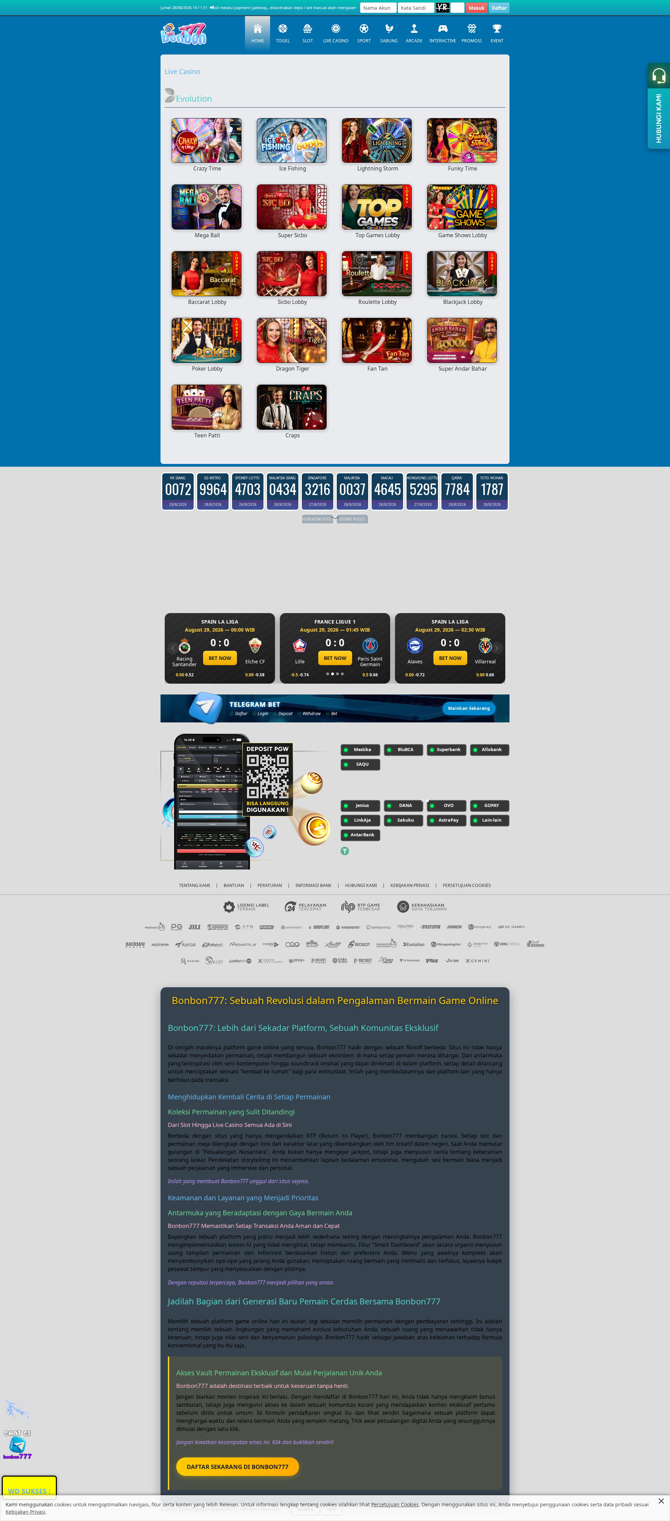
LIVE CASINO (336, 41)
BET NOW (220, 658)
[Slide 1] (327, 674)
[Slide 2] (332, 674)
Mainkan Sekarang (469, 708)
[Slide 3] (337, 674)
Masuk (477, 8)
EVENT (497, 41)
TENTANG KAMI (194, 885)
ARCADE (414, 41)
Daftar (499, 8)
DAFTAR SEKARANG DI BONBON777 (238, 1467)
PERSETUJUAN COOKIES (467, 885)
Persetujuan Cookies (395, 1504)
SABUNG (389, 41)
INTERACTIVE (443, 41)
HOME (257, 41)
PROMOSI (472, 41)
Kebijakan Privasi (25, 1511)
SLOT (308, 41)
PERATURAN (270, 885)
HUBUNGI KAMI (361, 885)
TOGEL (283, 41)
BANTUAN (234, 885)
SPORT (364, 41)
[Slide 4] (342, 674)
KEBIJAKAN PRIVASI (409, 885)
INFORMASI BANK (314, 885)
